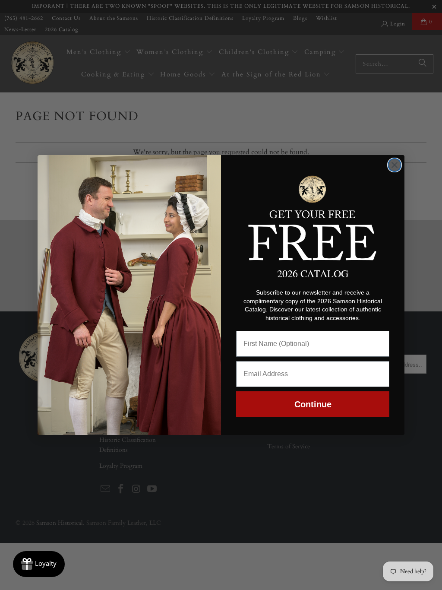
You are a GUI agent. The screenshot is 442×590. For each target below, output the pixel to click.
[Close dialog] (394, 165)
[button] (312, 216)
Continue (313, 404)
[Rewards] (39, 564)
